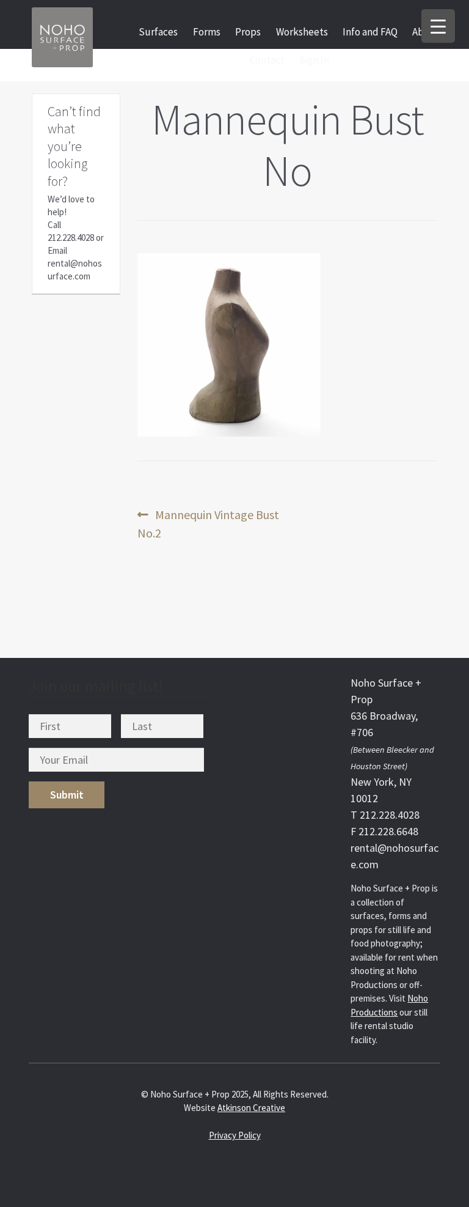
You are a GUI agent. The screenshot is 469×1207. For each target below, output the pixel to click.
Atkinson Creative (251, 1107)
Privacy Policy (235, 1135)
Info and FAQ (370, 32)
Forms (206, 32)
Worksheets (302, 32)
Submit (67, 795)
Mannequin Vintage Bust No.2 (208, 523)
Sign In (314, 60)
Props (248, 32)
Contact (267, 60)
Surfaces (158, 32)
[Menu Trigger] (438, 26)
